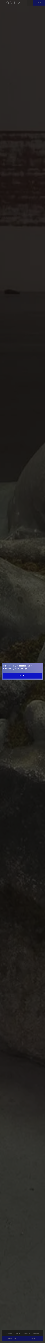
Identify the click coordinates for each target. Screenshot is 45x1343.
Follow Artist (22, 676)
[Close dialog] (41, 665)
